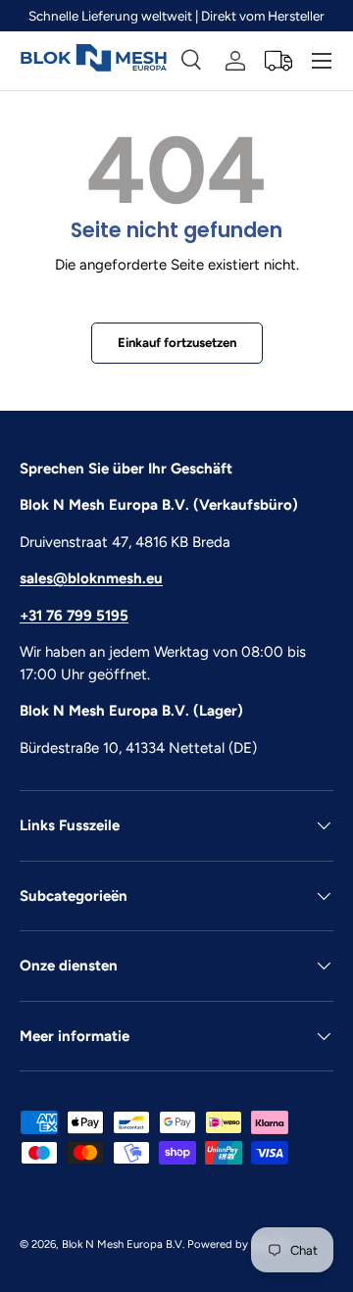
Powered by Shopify (238, 1244)
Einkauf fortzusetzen (177, 342)
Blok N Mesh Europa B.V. (123, 1244)
